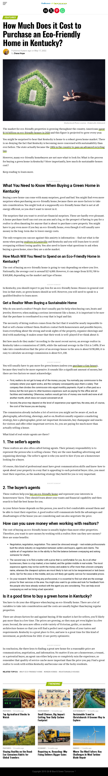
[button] (5, 3)
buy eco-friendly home (31, 672)
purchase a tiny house (85, 365)
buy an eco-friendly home (44, 493)
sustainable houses (69, 672)
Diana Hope (19, 53)
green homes (51, 672)
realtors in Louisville (36, 241)
